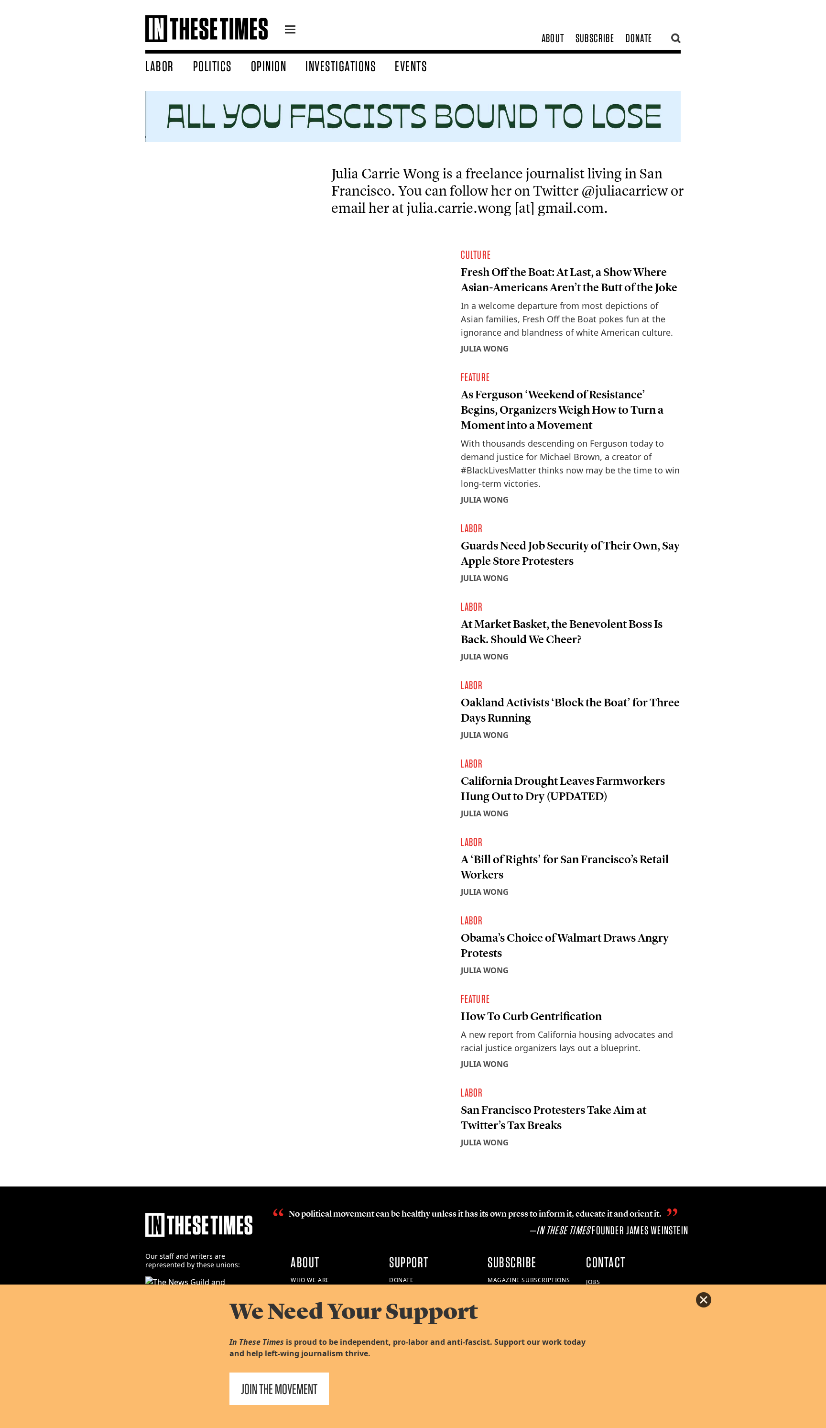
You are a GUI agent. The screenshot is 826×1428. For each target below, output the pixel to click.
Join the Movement (279, 1388)
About (553, 38)
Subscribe (595, 38)
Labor (159, 66)
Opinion (269, 66)
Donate (639, 38)
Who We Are (310, 1280)
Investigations (340, 66)
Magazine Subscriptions (529, 1280)
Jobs (593, 1282)
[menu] (290, 30)
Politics (212, 66)
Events (411, 66)
